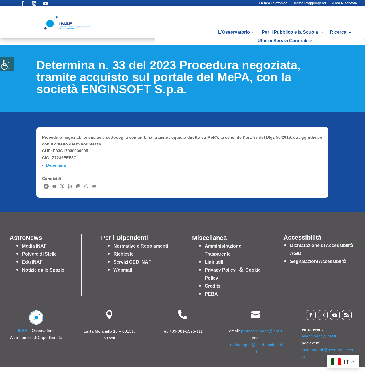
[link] (7, 64)
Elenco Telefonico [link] (273, 3)
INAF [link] (22, 330)
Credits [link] (212, 286)
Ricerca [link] (338, 32)
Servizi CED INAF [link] (132, 262)
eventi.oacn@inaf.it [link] (319, 336)
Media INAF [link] (34, 246)
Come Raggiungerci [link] (310, 3)
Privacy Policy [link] (220, 270)
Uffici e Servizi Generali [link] (282, 41)
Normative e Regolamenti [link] (140, 246)
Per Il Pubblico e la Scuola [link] (290, 32)
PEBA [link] (211, 294)
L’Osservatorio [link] (234, 32)
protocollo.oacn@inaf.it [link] (261, 331)
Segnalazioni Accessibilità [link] (318, 261)
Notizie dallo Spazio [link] (43, 270)
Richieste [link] (123, 254)
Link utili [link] (214, 262)
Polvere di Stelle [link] (39, 254)
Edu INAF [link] (32, 262)
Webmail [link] (122, 270)
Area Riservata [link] (344, 3)
